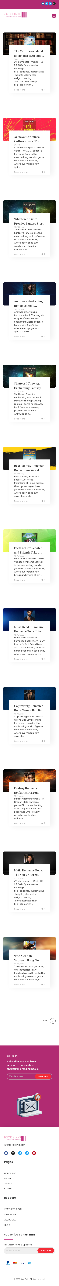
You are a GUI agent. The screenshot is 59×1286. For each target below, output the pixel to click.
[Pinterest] (34, 1153)
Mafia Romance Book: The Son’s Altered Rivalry (28, 874)
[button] (54, 16)
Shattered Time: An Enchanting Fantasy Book (27, 387)
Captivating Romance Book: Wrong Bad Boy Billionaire (28, 710)
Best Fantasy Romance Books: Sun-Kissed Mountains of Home (29, 470)
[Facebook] (42, 3)
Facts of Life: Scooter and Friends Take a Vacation (28, 552)
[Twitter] (46, 3)
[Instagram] (54, 3)
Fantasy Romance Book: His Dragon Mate (26, 792)
